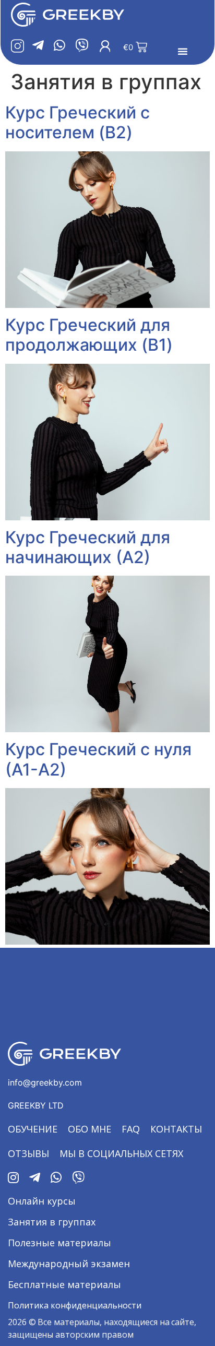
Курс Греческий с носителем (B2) (77, 122)
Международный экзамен (69, 1263)
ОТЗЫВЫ (28, 1153)
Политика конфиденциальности (74, 1305)
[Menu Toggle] (182, 51)
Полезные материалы (59, 1242)
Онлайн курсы (42, 1201)
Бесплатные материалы (64, 1284)
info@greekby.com (45, 1082)
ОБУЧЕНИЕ (32, 1129)
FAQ (131, 1129)
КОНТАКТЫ (176, 1129)
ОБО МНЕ (89, 1129)
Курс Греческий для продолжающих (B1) (89, 335)
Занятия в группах (51, 1222)
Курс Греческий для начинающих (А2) (87, 547)
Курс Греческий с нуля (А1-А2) (98, 759)
